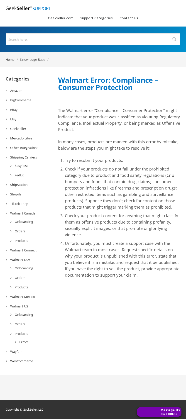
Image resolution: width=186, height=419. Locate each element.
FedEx (19, 175)
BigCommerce (20, 100)
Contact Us (129, 18)
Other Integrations (24, 148)
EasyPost (21, 165)
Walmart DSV (20, 260)
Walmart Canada (23, 213)
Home (10, 59)
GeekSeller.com (60, 18)
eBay (13, 109)
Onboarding (24, 221)
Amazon (16, 90)
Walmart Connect (23, 250)
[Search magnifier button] (174, 39)
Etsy (13, 119)
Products (21, 241)
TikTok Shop (19, 204)
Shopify (16, 194)
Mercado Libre (21, 138)
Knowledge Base (32, 59)
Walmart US (19, 306)
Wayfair (16, 351)
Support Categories (96, 18)
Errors (24, 342)
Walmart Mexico (22, 297)
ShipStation (19, 185)
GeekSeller (18, 129)
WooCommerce (21, 361)
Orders (20, 231)
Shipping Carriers (23, 157)
